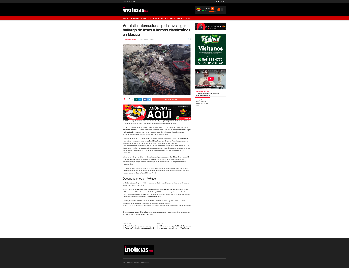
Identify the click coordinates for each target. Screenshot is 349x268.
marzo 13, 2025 (144, 39)
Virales (172, 18)
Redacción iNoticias (130, 39)
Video (188, 18)
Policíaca (164, 18)
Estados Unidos (153, 18)
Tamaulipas (134, 18)
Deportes (180, 18)
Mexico (125, 18)
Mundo (143, 18)
